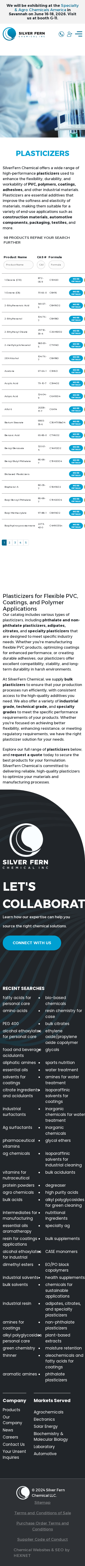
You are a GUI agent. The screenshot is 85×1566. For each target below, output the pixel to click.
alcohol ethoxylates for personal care (22, 1034)
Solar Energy (46, 1426)
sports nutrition (60, 1062)
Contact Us (14, 1444)
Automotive (45, 1453)
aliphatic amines (19, 1062)
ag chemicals (16, 1153)
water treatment (61, 1070)
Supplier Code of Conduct (42, 1539)
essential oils (15, 1070)
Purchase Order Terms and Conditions (42, 1526)
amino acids (15, 1010)
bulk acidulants (60, 1172)
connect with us (32, 943)
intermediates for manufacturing (20, 1215)
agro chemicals (18, 1192)
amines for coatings (13, 1325)
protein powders (18, 1185)
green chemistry (19, 1348)
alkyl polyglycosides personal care (22, 1338)
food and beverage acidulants (22, 1052)
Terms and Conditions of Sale (42, 1513)
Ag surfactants (17, 1127)
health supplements (65, 1277)
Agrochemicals (48, 1412)
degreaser (55, 1185)
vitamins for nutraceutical (16, 1175)
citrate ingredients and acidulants (21, 1093)
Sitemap (42, 1502)
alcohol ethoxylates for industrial (22, 1254)
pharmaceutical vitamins (19, 1143)
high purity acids (61, 1192)
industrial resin (17, 1303)
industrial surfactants (14, 1111)
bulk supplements (62, 1238)
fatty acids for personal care (17, 1000)
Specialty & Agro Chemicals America (47, 7)
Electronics (44, 1419)
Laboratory (44, 1446)
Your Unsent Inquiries (14, 1454)
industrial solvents (20, 1277)
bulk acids (12, 1199)
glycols (52, 1049)
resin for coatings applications (20, 1241)
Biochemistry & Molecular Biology (51, 1436)
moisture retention (63, 1348)
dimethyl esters (18, 1264)
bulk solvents (15, 1284)
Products (11, 1410)
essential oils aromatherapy (17, 1228)
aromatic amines (20, 1374)
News (8, 1430)
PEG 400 (11, 1023)
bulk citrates (57, 1023)
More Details (76, 280)
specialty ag (57, 1225)
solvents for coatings (14, 1080)
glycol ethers (58, 1140)
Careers (10, 1437)
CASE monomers (61, 1251)
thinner (10, 1355)
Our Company (12, 1420)
